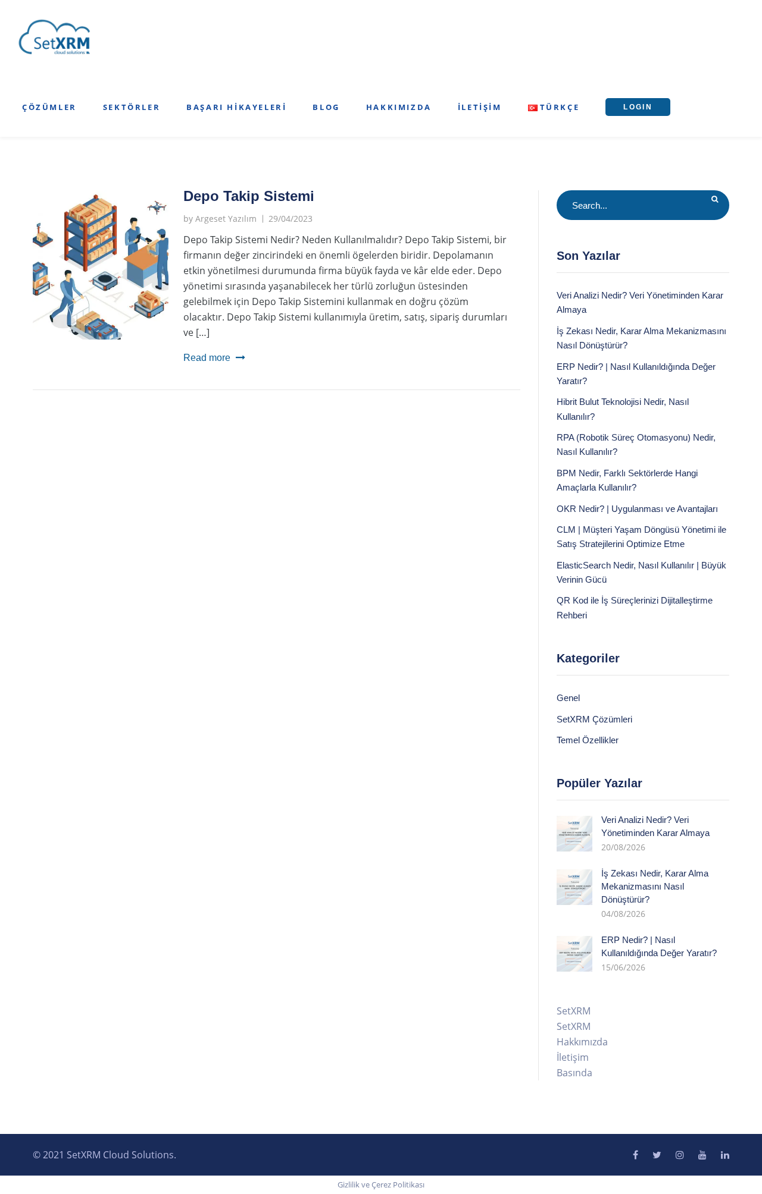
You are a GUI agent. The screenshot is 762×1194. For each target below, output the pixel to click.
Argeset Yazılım (226, 218)
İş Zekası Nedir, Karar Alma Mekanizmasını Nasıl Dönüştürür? (654, 886)
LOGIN (637, 107)
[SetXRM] (55, 37)
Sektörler (131, 107)
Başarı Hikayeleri (236, 107)
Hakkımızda (399, 107)
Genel (568, 698)
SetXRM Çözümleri (594, 719)
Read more (206, 358)
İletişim (480, 107)
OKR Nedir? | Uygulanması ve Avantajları (637, 509)
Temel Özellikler (588, 740)
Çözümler (49, 107)
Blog (326, 107)
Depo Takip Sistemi (248, 196)
